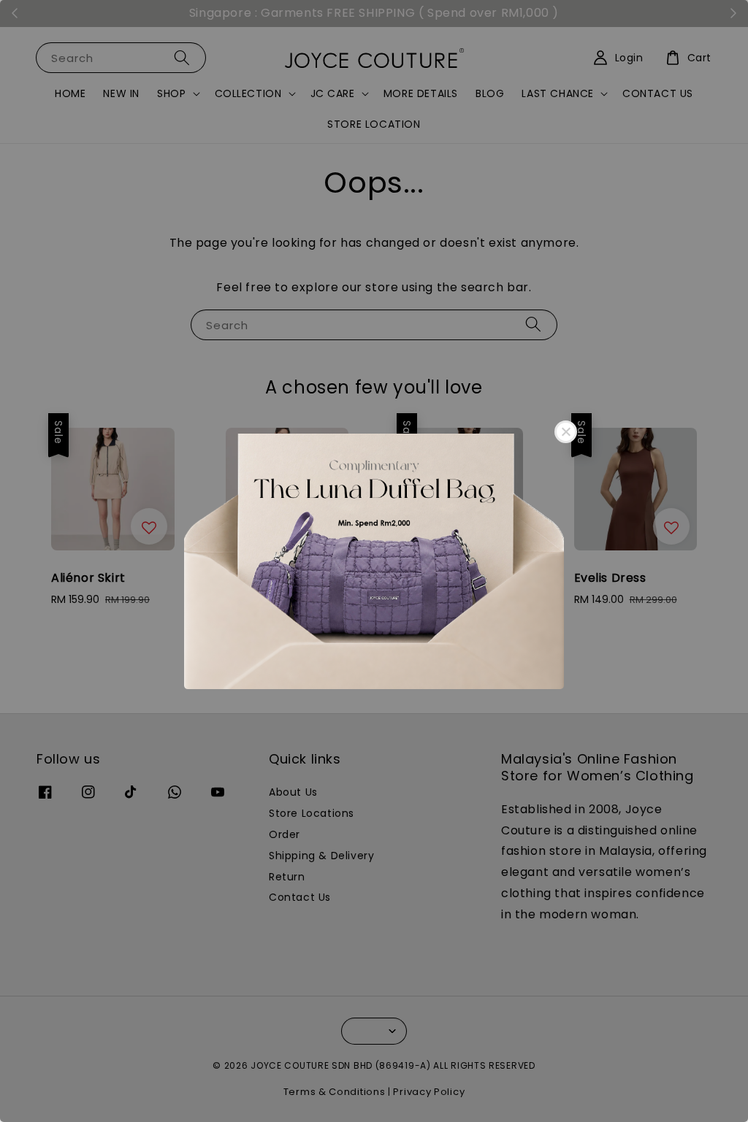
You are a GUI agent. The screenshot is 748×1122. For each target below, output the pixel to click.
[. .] (374, 561)
